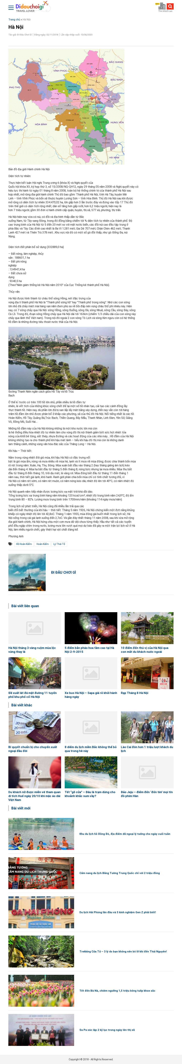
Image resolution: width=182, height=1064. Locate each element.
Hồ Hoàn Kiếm (24, 544)
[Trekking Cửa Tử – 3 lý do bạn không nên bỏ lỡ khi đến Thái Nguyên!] (41, 951)
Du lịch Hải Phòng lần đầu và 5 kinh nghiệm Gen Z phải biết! (117, 912)
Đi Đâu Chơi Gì (63, 572)
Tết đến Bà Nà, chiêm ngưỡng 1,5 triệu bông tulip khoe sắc (117, 990)
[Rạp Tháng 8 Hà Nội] (147, 673)
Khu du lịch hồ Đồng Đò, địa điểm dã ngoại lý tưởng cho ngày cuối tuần (124, 834)
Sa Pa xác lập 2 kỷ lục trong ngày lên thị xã (107, 1030)
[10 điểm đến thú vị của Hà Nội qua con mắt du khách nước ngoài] (147, 628)
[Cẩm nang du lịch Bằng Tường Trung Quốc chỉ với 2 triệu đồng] (41, 873)
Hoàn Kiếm (43, 544)
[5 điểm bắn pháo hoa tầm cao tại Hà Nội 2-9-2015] (91, 628)
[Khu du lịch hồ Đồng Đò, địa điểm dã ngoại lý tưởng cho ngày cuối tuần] (41, 834)
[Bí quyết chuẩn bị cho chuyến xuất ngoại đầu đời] (34, 727)
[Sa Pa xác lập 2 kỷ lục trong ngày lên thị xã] (41, 1030)
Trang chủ (14, 19)
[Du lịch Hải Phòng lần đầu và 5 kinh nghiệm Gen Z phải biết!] (41, 912)
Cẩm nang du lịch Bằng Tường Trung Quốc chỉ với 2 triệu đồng (119, 873)
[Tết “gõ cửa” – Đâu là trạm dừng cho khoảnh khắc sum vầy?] (91, 772)
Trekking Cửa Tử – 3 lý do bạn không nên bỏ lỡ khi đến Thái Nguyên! (123, 951)
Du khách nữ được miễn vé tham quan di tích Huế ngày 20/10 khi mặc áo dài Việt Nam (34, 796)
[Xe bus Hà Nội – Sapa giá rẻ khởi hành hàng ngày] (91, 673)
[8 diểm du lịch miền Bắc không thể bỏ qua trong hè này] (91, 727)
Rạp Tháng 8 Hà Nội (134, 693)
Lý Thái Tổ (59, 544)
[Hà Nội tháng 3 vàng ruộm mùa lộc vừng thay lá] (34, 628)
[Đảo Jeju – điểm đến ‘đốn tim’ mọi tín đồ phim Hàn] (147, 772)
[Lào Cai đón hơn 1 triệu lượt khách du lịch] (147, 727)
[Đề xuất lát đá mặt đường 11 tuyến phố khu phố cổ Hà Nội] (34, 673)
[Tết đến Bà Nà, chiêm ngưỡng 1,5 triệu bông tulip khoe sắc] (41, 991)
